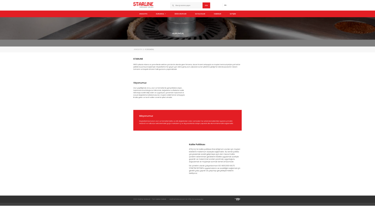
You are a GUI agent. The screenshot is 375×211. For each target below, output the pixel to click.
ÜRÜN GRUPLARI (180, 14)
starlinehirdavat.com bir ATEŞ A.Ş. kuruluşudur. (186, 199)
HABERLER (217, 14)
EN (225, 5)
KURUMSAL (149, 49)
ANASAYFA (143, 14)
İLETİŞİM (233, 14)
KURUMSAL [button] (160, 14)
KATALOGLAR (200, 14)
